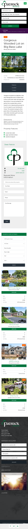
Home (4, 31)
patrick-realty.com (20, 172)
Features (14, 85)
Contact (14, 90)
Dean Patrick (9, 144)
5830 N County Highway (14, 288)
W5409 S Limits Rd (14, 361)
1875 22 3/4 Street (14, 324)
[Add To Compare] (24, 70)
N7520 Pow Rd (14, 396)
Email (23, 170)
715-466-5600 (21, 168)
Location (14, 87)
